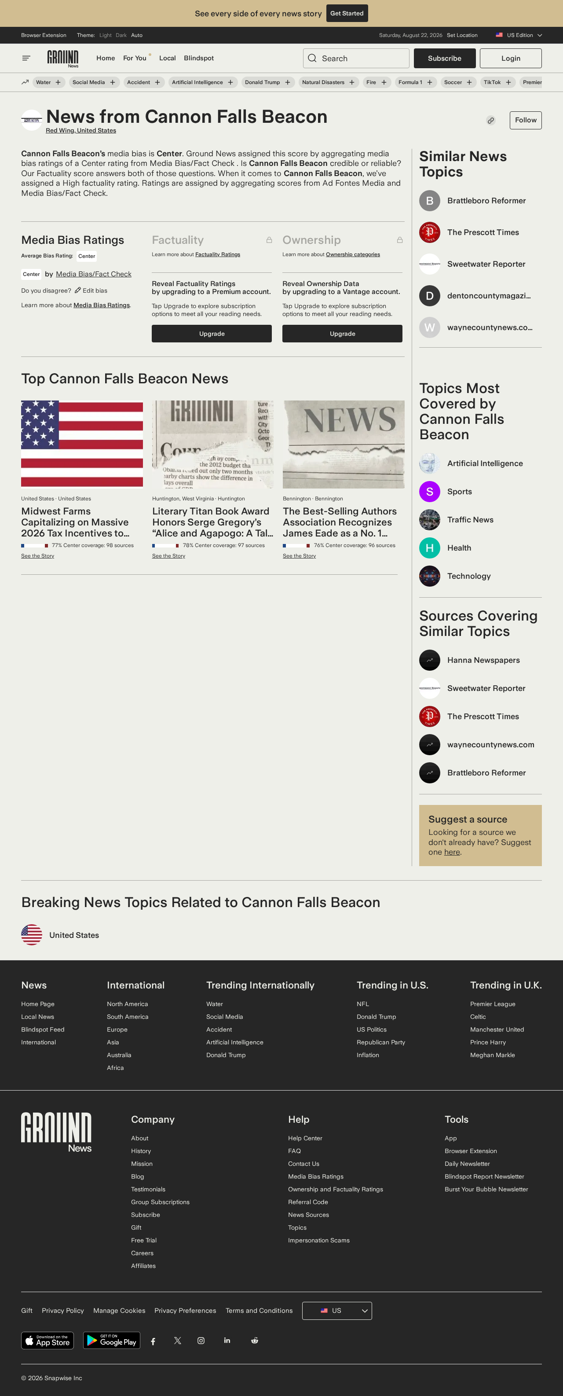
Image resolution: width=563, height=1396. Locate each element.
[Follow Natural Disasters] (352, 82)
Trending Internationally (260, 985)
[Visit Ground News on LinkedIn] (227, 1341)
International (38, 1042)
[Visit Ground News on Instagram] (201, 1341)
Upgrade (212, 333)
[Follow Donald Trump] (288, 82)
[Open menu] (26, 58)
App (451, 1138)
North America (127, 1003)
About (139, 1138)
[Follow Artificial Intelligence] (230, 82)
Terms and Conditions (259, 1311)
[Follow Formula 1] (430, 82)
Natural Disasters (323, 82)
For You (134, 58)
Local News (37, 1016)
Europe (117, 1029)
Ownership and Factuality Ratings (335, 1189)
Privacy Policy (63, 1311)
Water (43, 82)
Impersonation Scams (319, 1240)
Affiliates (143, 1265)
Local (167, 58)
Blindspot (199, 58)
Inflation (368, 1054)
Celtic (478, 1016)
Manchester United (497, 1029)
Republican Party (381, 1042)
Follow (526, 120)
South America (128, 1016)
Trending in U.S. (392, 985)
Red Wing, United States (81, 130)
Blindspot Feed (43, 1029)
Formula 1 (410, 82)
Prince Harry (488, 1042)
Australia (119, 1054)
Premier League (492, 1003)
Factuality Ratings (217, 254)
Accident (138, 82)
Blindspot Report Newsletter (484, 1176)
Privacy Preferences (185, 1311)
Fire (371, 82)
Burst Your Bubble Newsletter (486, 1189)
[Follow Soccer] (469, 82)
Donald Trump (262, 82)
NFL (363, 1003)
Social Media (89, 82)
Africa (115, 1067)
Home (105, 58)
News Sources (308, 1214)
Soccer (453, 82)
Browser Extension (43, 35)
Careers (142, 1252)
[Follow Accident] (157, 82)
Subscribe (444, 58)
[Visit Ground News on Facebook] (153, 1341)
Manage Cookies (119, 1311)
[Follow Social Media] (113, 82)
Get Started (347, 13)
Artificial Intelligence (197, 82)
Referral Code (308, 1201)
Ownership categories (353, 254)
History (141, 1150)
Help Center (305, 1138)
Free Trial (144, 1240)
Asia (113, 1042)
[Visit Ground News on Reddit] (255, 1341)
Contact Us (303, 1163)
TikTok (492, 82)
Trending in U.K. (506, 985)
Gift (136, 1227)
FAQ (294, 1150)
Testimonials (148, 1189)
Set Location (462, 35)
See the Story (37, 556)
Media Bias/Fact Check (94, 274)
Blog (137, 1176)
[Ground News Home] (63, 59)
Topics (297, 1227)
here (452, 851)
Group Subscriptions (160, 1201)
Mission (142, 1163)
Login (510, 58)
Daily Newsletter (467, 1163)
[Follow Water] (58, 82)
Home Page (38, 1003)
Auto (137, 35)
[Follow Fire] (384, 82)
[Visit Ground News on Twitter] (177, 1341)
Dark (121, 35)
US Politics (372, 1029)
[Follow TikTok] (508, 82)
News (34, 985)
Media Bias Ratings (101, 305)
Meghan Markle (492, 1054)
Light (105, 35)
